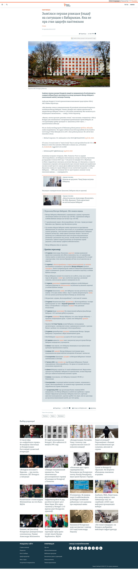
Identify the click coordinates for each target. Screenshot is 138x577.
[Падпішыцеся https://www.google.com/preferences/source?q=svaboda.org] (70, 548)
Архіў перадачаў (24, 556)
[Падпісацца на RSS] (100, 548)
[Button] (82, 34)
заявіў (60, 278)
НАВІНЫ (132, 4)
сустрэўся (66, 357)
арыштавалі (56, 283)
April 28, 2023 (89, 138)
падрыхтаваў (59, 337)
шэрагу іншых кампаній (75, 264)
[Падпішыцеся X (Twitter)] (78, 548)
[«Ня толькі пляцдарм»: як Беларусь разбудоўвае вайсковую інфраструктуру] (106, 516)
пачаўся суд (61, 362)
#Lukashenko (47, 147)
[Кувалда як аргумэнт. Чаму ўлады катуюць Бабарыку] (52, 181)
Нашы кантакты (49, 559)
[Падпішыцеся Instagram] (93, 548)
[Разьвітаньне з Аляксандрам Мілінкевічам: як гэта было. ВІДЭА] (31, 491)
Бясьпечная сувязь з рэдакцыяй (53, 556)
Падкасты (22, 550)
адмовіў (57, 351)
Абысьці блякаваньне (50, 550)
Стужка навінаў (24, 547)
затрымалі (56, 316)
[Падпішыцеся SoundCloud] (89, 548)
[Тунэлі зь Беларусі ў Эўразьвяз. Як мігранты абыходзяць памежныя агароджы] (106, 458)
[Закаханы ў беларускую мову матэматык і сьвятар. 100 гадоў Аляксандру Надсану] (81, 516)
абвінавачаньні (65, 285)
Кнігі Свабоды (24, 553)
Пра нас (46, 547)
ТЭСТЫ (126, 4)
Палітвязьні (46, 10)
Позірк (44, 26)
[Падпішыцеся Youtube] (81, 548)
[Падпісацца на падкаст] (85, 548)
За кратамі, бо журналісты (27, 562)
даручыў (71, 253)
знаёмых (88, 264)
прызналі (66, 331)
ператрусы (48, 268)
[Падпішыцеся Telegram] (97, 548)
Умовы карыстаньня (50, 562)
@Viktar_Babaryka (87, 128)
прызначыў (69, 302)
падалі (61, 340)
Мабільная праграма (50, 553)
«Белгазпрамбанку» (59, 264)
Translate (134, 1)
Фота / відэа (23, 559)
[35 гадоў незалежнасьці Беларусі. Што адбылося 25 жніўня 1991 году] (56, 431)
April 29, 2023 (68, 151)
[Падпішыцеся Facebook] (74, 548)
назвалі (71, 306)
